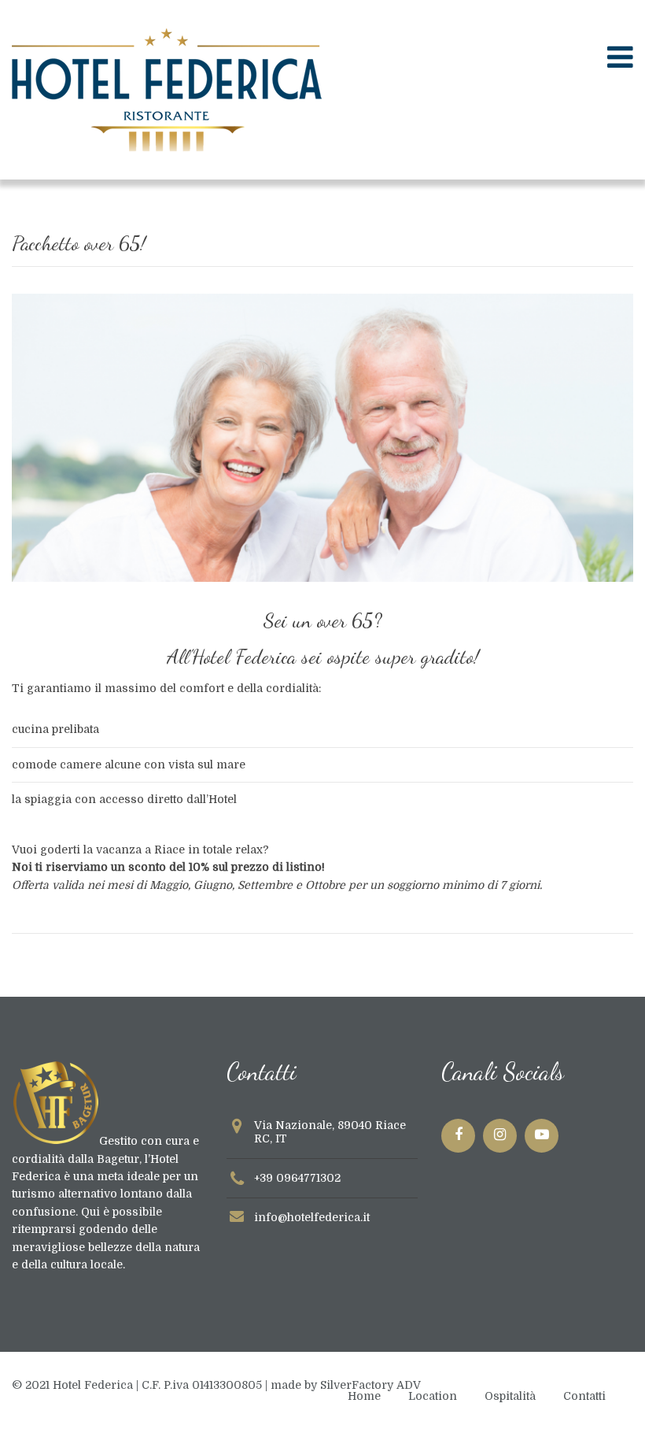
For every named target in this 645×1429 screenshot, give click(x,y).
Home (364, 1396)
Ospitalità (510, 1396)
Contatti (584, 1396)
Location (432, 1396)
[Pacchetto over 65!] (322, 578)
